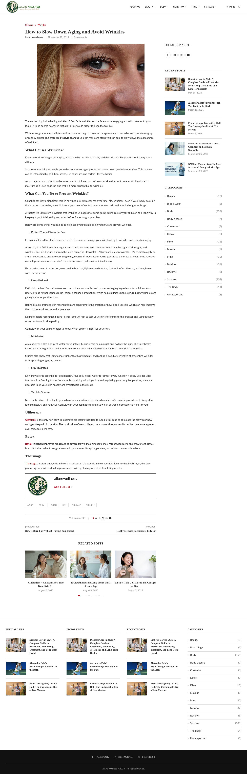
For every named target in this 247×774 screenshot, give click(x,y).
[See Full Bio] (72, 487)
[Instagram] (231, 7)
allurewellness (35, 37)
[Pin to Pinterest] (107, 518)
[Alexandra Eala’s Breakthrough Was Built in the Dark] (175, 108)
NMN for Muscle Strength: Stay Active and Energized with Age (204, 166)
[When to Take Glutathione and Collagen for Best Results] (135, 564)
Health (53, 505)
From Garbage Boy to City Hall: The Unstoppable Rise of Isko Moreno (204, 126)
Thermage (30, 463)
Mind (194, 7)
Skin (64, 505)
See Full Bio (62, 486)
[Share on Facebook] (99, 518)
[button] (30, 573)
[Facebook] (227, 7)
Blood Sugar (194, 204)
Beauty (149, 7)
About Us (135, 7)
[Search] (239, 7)
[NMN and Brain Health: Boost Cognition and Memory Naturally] (175, 148)
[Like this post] (96, 518)
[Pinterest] (234, 7)
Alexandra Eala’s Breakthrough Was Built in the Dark (204, 104)
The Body (194, 287)
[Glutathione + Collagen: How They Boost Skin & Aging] (46, 564)
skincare (76, 505)
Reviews (194, 272)
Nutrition (178, 7)
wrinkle (90, 505)
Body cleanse (194, 219)
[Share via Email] (110, 518)
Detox (194, 234)
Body (163, 7)
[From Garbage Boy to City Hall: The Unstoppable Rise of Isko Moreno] (175, 128)
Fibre (194, 241)
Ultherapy (30, 420)
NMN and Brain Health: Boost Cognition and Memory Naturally (203, 146)
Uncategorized (194, 294)
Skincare (209, 7)
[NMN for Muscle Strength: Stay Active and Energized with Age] (175, 169)
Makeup (194, 249)
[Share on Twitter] (103, 518)
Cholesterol (194, 226)
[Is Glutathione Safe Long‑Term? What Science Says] (91, 564)
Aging (30, 505)
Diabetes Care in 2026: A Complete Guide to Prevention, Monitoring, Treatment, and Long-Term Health (204, 84)
